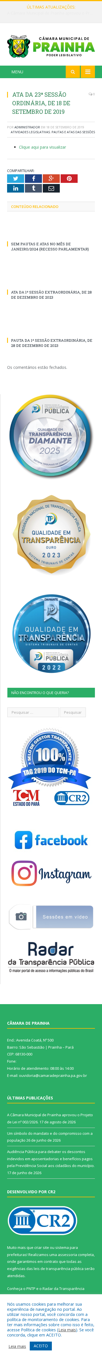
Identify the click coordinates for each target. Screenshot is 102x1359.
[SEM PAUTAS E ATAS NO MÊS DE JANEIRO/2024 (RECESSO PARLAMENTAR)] (51, 233)
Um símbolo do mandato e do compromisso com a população (52, 13)
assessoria (67, 1254)
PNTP (30, 1288)
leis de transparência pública (59, 1268)
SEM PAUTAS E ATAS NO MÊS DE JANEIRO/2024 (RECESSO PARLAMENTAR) (50, 246)
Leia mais (67, 1329)
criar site (41, 1247)
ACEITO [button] (41, 1345)
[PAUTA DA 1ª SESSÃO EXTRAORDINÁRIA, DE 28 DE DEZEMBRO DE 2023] (51, 330)
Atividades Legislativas (30, 132)
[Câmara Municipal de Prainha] (51, 45)
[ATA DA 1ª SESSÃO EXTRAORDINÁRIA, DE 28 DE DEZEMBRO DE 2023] (51, 282)
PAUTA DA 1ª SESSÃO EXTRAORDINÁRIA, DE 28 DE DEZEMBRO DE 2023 (51, 343)
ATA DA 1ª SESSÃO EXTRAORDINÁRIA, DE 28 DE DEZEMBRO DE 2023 (51, 295)
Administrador (27, 127)
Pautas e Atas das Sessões (73, 132)
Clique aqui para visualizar (42, 147)
